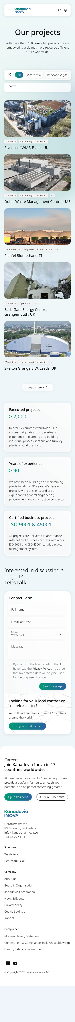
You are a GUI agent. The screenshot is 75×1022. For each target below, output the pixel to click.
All (19, 75)
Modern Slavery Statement (22, 936)
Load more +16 (38, 387)
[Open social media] (8, 963)
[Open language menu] (65, 10)
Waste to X (34, 75)
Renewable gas (57, 75)
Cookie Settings (14, 911)
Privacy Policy (41, 669)
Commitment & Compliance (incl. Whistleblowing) (37, 943)
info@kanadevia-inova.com (22, 832)
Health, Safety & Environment (24, 949)
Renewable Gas (14, 861)
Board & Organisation (18, 885)
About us (10, 879)
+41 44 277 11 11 (15, 837)
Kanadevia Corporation (19, 892)
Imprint (9, 918)
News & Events (14, 898)
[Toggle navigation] (9, 10)
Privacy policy (13, 905)
